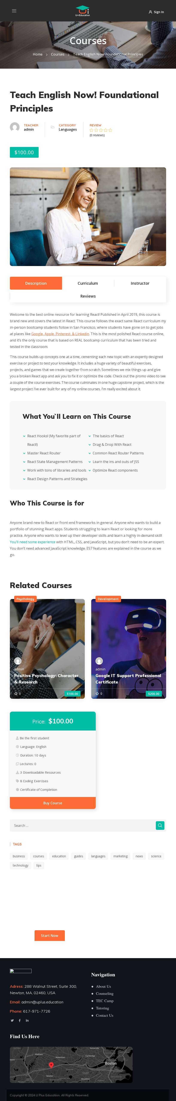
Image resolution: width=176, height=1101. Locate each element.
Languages (68, 129)
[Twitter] (12, 1020)
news (139, 856)
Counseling (102, 993)
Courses (57, 54)
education (59, 856)
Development (108, 599)
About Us (101, 986)
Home (37, 54)
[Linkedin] (27, 1020)
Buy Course (52, 803)
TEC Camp (102, 1000)
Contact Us (102, 1015)
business (19, 856)
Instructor (140, 283)
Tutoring (100, 1007)
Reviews (88, 296)
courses (38, 856)
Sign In (159, 12)
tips (38, 865)
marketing (120, 856)
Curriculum (88, 283)
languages (98, 856)
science (156, 856)
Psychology (25, 599)
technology (20, 865)
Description (36, 283)
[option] (47, 649)
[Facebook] (20, 1020)
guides (78, 856)
